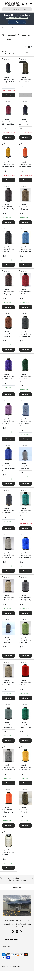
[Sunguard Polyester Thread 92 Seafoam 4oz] (8, 713)
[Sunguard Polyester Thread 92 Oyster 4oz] (8, 543)
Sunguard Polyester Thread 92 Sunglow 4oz (8, 809)
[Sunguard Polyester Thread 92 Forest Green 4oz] (25, 365)
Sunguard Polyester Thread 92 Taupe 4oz (25, 810)
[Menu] (31, 4)
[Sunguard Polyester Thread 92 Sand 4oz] (8, 671)
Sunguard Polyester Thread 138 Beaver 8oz (25, 79)
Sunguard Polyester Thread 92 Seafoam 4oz (8, 725)
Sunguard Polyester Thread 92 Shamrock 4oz (25, 725)
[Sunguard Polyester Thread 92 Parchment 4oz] (8, 586)
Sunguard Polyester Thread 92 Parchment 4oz (8, 597)
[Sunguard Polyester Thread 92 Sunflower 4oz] (25, 756)
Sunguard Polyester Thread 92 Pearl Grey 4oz (25, 597)
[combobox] (17, 9)
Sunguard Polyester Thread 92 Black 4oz (8, 249)
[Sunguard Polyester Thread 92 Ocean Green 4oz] (25, 499)
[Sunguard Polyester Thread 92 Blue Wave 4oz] (25, 237)
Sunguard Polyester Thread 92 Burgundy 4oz (8, 291)
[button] (27, 4)
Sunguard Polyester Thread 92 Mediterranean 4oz (8, 467)
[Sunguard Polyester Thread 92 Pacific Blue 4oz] (25, 543)
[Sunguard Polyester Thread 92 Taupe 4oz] (25, 798)
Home (3, 28)
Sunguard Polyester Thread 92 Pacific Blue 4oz (25, 555)
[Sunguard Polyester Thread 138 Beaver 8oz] (25, 68)
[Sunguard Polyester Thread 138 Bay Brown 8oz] (8, 68)
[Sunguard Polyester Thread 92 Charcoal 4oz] (25, 322)
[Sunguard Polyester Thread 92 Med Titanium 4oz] (25, 409)
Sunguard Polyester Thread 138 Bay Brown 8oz (8, 79)
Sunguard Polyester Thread (14, 28)
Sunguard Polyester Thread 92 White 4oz (8, 852)
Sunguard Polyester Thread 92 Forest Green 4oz (25, 377)
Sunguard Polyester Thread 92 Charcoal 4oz (25, 334)
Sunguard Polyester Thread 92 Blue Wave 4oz (25, 249)
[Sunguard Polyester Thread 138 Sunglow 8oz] (25, 152)
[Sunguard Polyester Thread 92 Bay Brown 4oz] (8, 195)
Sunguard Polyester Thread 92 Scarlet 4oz (25, 682)
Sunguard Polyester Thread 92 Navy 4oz (8, 510)
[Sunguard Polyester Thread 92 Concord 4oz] (8, 365)
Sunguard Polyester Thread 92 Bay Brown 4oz (8, 206)
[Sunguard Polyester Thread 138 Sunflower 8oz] (8, 152)
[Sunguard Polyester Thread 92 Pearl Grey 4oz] (25, 586)
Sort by (4, 51)
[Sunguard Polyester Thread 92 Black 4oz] (8, 237)
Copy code (21, 22)
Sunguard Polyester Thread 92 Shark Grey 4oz (8, 767)
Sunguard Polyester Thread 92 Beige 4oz (25, 206)
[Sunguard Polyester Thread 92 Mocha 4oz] (25, 454)
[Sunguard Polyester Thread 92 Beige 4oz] (25, 195)
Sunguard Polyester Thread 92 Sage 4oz (25, 640)
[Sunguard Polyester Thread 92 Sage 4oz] (25, 628)
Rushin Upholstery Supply (13, 966)
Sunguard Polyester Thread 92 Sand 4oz (8, 682)
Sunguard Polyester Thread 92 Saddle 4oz (8, 640)
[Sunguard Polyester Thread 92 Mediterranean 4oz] (8, 454)
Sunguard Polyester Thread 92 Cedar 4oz (8, 334)
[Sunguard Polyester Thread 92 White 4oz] (8, 840)
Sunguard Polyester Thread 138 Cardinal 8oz (8, 122)
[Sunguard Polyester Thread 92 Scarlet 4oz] (25, 671)
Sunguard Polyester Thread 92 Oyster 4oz (8, 555)
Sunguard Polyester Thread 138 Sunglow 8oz (25, 164)
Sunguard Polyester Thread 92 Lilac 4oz (8, 421)
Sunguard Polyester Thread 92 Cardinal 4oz (25, 291)
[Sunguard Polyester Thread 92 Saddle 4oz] (8, 628)
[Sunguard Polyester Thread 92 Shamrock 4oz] (25, 713)
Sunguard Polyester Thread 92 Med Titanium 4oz (25, 422)
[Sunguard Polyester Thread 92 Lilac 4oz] (8, 409)
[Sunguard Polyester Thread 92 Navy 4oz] (8, 499)
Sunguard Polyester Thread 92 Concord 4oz (8, 376)
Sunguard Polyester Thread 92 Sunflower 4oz (25, 767)
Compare (23, 47)
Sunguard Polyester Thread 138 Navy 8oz (25, 122)
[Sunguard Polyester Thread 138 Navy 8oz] (25, 110)
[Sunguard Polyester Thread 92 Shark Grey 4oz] (8, 755)
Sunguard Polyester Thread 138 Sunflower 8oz (8, 164)
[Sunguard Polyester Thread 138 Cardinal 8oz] (8, 110)
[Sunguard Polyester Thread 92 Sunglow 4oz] (8, 798)
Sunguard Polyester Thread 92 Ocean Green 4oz (25, 511)
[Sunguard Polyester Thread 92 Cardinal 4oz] (25, 280)
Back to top (17, 887)
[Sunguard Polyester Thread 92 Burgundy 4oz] (8, 280)
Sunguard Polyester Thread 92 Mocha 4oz (25, 466)
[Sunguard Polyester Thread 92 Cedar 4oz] (8, 322)
